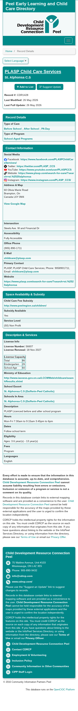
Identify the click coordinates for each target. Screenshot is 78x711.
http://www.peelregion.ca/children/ (25, 305)
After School (31, 128)
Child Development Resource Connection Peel (31, 482)
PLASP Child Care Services (33, 71)
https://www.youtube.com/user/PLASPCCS (45, 169)
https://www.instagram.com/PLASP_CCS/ (46, 180)
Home (8, 51)
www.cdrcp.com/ (22, 581)
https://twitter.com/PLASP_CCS (36, 166)
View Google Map (15, 203)
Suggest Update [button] (51, 86)
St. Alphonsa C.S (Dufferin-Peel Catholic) (29, 391)
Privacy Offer (58, 537)
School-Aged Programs (18, 138)
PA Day (45, 128)
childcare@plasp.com (17, 258)
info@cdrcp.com (22, 576)
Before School (13, 128)
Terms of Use (28, 537)
